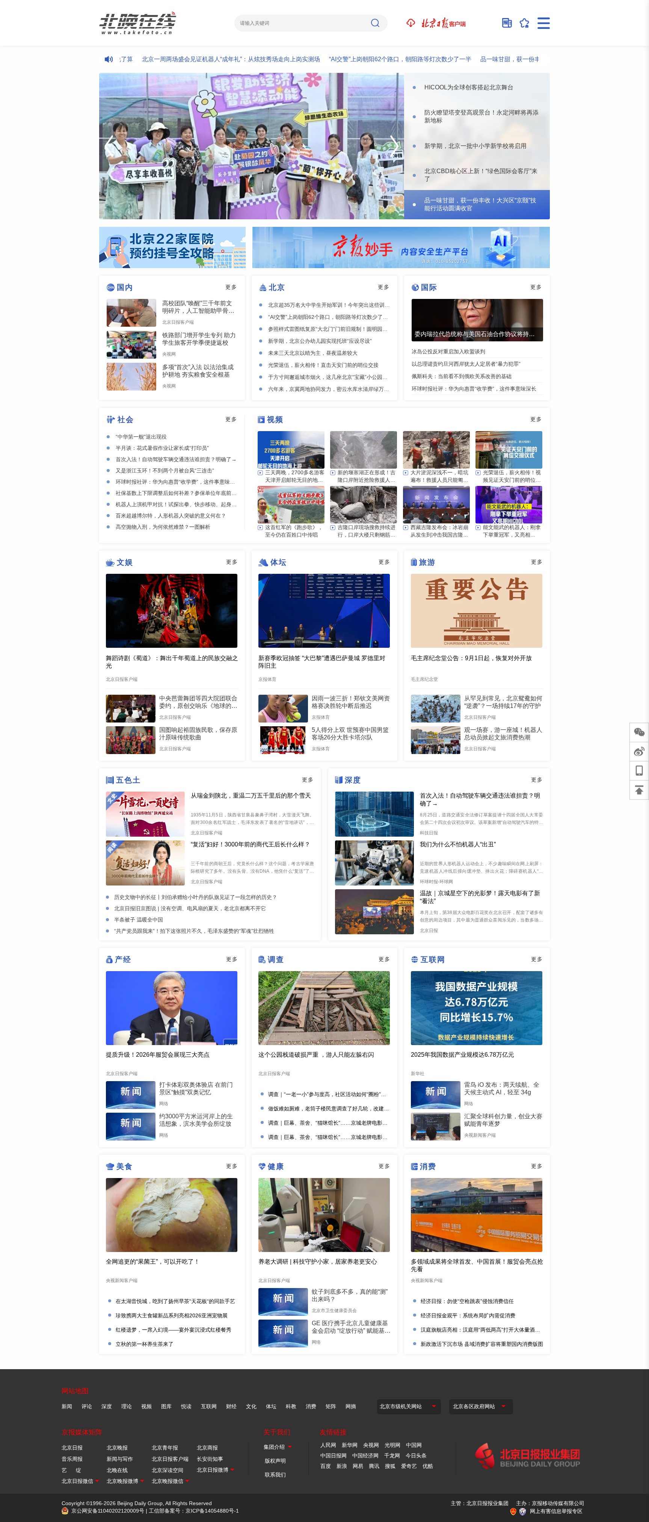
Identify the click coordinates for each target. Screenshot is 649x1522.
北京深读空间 (167, 1470)
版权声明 (275, 1461)
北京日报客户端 (170, 1459)
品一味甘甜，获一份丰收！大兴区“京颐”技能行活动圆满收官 (526, 59)
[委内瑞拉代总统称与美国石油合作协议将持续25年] (477, 320)
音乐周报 (72, 1459)
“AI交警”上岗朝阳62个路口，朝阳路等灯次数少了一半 (366, 59)
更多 (231, 287)
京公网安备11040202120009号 (107, 1511)
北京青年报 (165, 1448)
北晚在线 (117, 1470)
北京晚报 (117, 1448)
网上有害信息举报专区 (556, 1511)
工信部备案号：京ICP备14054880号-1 (194, 1511)
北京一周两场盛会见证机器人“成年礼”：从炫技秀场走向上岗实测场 (197, 59)
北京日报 (72, 1448)
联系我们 (275, 1475)
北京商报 (207, 1448)
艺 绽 (71, 1470)
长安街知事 (210, 1459)
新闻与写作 (120, 1459)
